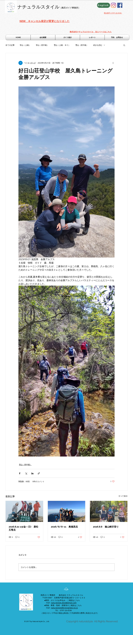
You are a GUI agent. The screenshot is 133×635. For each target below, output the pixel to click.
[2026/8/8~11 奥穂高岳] (66, 511)
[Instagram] (113, 5)
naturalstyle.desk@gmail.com (64, 602)
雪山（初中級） (81, 45)
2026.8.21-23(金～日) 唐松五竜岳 (23, 528)
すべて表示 (123, 496)
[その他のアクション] (113, 62)
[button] (124, 45)
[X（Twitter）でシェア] (26, 473)
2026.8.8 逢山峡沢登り (106, 526)
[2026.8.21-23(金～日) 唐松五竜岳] (24, 511)
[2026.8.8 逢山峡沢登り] (108, 511)
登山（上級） (25, 45)
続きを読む (97, 45)
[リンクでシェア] (39, 473)
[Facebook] (119, 5)
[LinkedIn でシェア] (32, 473)
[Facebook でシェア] (19, 473)
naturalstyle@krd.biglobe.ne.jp (64, 608)
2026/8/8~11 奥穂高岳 (64, 526)
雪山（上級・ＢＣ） (62, 45)
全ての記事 (10, 45)
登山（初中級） (42, 45)
